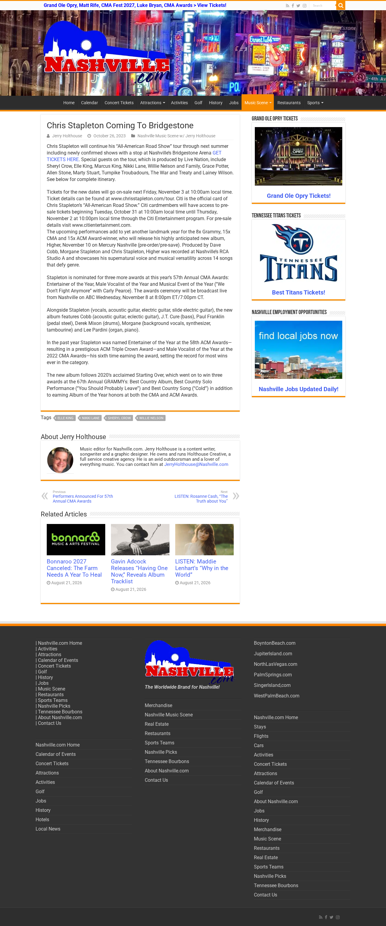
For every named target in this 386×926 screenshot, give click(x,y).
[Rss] (287, 5)
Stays (260, 727)
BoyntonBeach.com (275, 643)
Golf (198, 102)
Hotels (42, 819)
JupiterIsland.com (273, 653)
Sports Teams (53, 700)
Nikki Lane (91, 418)
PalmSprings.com (273, 675)
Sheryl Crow (119, 418)
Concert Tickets (119, 102)
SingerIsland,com (272, 685)
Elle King (66, 418)
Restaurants (289, 102)
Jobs (234, 102)
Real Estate (157, 724)
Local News (48, 829)
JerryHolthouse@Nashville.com (196, 464)
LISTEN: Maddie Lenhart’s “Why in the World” (201, 568)
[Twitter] (298, 5)
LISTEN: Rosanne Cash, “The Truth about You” (201, 497)
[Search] (340, 5)
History (216, 102)
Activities (179, 102)
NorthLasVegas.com (275, 664)
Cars (259, 745)
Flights (261, 736)
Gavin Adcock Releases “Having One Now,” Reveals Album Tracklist (139, 571)
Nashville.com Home (60, 643)
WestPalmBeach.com (276, 696)
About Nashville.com (60, 717)
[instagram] (304, 5)
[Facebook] (293, 5)
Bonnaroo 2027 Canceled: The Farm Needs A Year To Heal (74, 568)
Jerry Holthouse (67, 135)
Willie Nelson (151, 418)
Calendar (89, 102)
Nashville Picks (54, 706)
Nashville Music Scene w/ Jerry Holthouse (176, 135)
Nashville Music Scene (169, 715)
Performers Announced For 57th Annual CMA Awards (83, 497)
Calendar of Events (58, 660)
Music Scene (256, 102)
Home (68, 102)
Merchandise (158, 705)
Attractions (150, 102)
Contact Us (49, 723)
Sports (313, 102)
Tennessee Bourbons (60, 712)
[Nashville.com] (193, 53)
